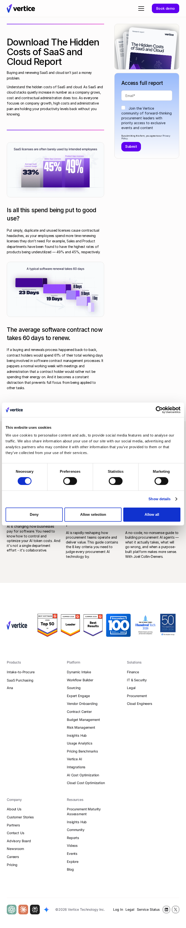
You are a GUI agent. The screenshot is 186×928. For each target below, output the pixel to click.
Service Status (148, 909)
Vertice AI (74, 759)
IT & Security (137, 680)
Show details (159, 499)
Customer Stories (20, 817)
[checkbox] (146, 118)
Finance (133, 672)
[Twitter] (175, 909)
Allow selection (93, 514)
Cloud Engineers (139, 703)
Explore (72, 861)
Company (14, 799)
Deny (34, 514)
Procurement (137, 696)
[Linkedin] (166, 909)
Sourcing (74, 688)
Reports (73, 838)
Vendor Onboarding (82, 703)
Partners (13, 825)
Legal (131, 688)
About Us (14, 809)
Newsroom (15, 849)
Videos (72, 845)
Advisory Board (19, 841)
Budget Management (83, 720)
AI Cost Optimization (83, 775)
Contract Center (79, 711)
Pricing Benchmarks (82, 751)
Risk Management (81, 727)
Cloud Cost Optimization (86, 783)
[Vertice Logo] (21, 8)
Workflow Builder (80, 680)
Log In (118, 909)
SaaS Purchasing (20, 680)
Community (76, 830)
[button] (140, 8)
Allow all (152, 514)
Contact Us (15, 833)
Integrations (76, 767)
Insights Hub (77, 735)
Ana (10, 688)
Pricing (12, 865)
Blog (70, 869)
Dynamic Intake (79, 672)
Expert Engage (78, 696)
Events (72, 853)
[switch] (70, 481)
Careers (13, 857)
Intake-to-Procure (21, 672)
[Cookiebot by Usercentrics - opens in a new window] (159, 409)
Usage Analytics (80, 743)
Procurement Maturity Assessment (84, 811)
